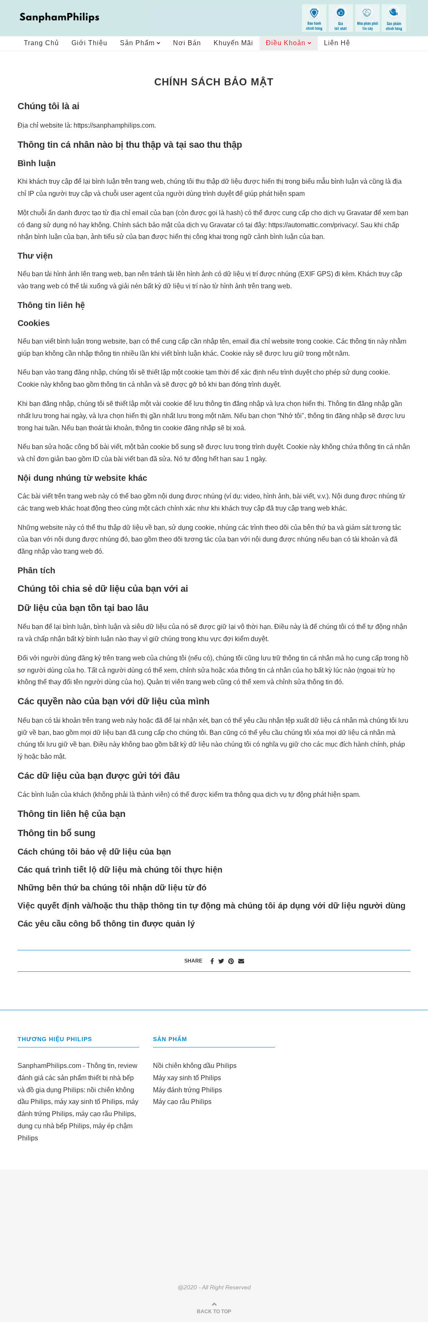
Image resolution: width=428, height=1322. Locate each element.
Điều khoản (286, 42)
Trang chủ (41, 42)
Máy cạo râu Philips (182, 1101)
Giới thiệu (89, 42)
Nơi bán (187, 42)
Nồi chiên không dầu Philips (195, 1065)
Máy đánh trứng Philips (187, 1090)
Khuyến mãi (233, 42)
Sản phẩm (137, 42)
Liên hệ (337, 42)
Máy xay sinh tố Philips (187, 1077)
